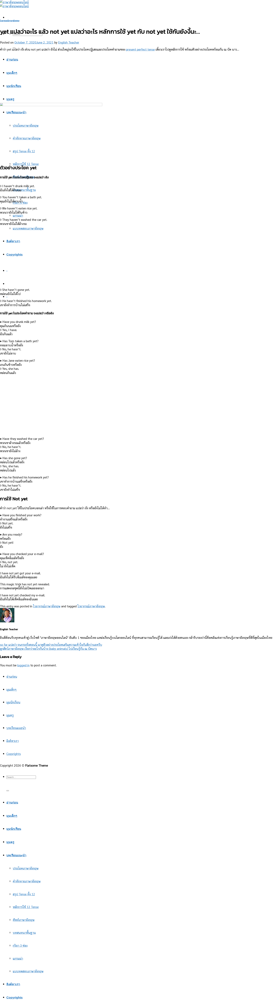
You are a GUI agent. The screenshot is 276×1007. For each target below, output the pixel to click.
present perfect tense (140, 49)
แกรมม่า (18, 215)
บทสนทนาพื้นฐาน (24, 190)
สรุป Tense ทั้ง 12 (24, 894)
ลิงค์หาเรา (13, 241)
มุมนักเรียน (13, 86)
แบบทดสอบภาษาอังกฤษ (28, 228)
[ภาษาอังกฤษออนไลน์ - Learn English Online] (14, 4)
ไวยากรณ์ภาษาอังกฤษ (9, 20)
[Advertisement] (138, 76)
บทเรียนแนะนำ (16, 728)
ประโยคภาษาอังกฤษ (25, 868)
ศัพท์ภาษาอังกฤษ (23, 920)
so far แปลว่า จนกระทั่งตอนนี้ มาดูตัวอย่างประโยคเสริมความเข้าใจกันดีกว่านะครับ (51, 644)
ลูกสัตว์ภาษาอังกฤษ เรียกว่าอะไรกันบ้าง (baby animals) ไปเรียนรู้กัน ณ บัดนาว (48, 648)
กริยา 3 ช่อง (20, 945)
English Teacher (68, 42)
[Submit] (7, 790)
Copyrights (14, 254)
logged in (23, 665)
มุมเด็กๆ (11, 73)
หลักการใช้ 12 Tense (26, 164)
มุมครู (10, 99)
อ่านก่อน (12, 59)
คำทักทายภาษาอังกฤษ (27, 881)
